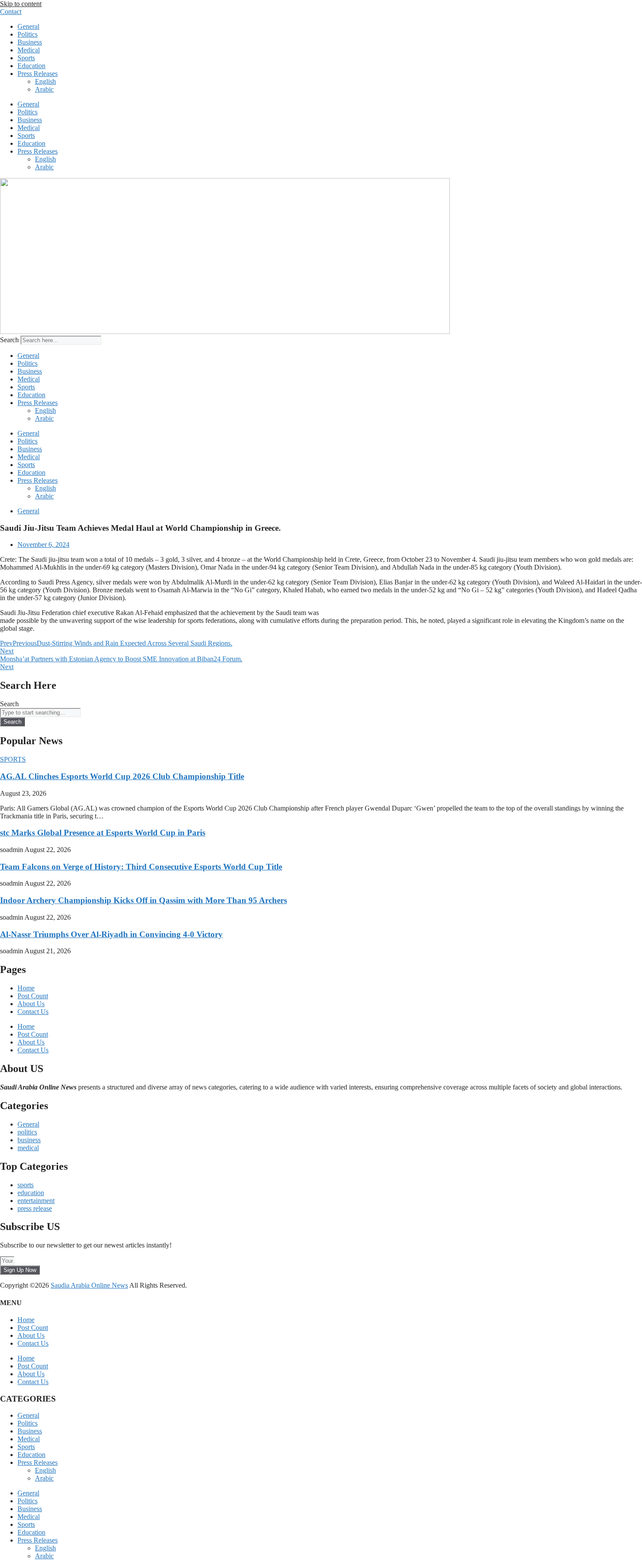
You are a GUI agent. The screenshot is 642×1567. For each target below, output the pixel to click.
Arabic (44, 89)
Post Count (32, 996)
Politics (27, 34)
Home (26, 988)
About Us (31, 1003)
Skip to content (20, 3)
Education (31, 65)
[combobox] (40, 712)
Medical (28, 50)
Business (29, 42)
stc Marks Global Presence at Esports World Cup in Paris (102, 832)
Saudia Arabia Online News (89, 1285)
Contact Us (32, 1011)
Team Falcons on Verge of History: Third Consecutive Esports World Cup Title (141, 866)
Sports (26, 58)
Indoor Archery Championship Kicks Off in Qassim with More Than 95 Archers (143, 900)
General (28, 26)
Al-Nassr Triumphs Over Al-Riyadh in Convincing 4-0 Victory (111, 934)
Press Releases (37, 73)
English (45, 81)
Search (9, 340)
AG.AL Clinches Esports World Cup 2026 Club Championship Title (122, 776)
